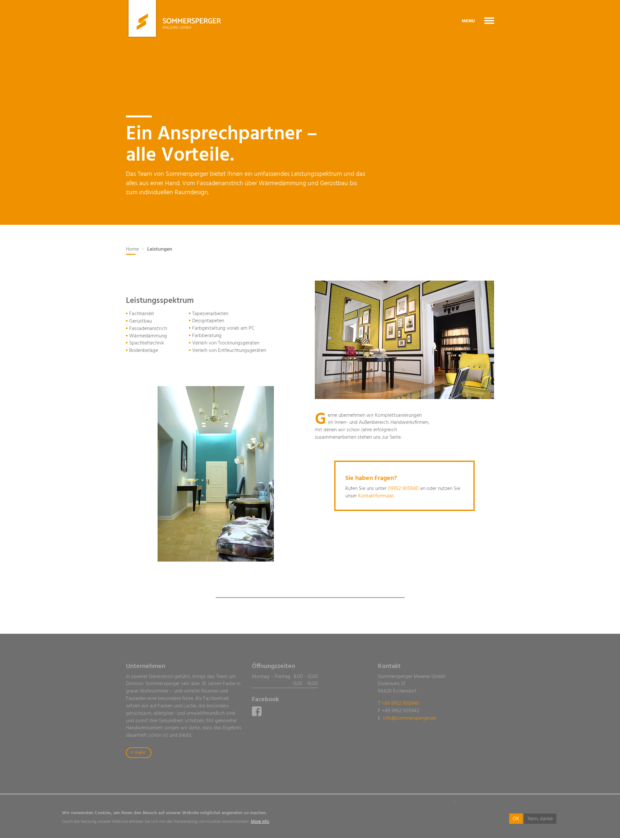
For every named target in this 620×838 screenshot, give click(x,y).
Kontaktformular (376, 496)
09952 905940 (403, 488)
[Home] (173, 19)
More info (260, 822)
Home (132, 249)
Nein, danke (540, 819)
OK (516, 819)
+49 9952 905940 (400, 703)
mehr (139, 753)
